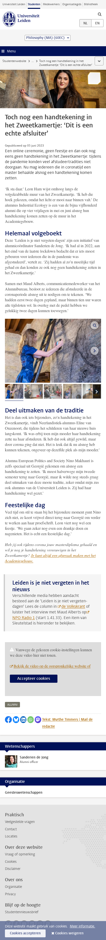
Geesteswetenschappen (23, 792)
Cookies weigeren (69, 933)
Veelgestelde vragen (20, 821)
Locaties (11, 836)
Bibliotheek (91, 4)
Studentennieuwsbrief (21, 912)
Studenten (34, 4)
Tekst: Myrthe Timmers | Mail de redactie (67, 723)
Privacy (10, 894)
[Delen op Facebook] (8, 719)
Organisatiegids (71, 4)
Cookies (11, 861)
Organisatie (13, 886)
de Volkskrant (73, 606)
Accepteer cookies (33, 678)
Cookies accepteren (25, 933)
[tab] (14, 391)
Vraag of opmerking (20, 854)
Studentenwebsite (14, 61)
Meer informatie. (82, 926)
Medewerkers (51, 4)
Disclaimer (12, 868)
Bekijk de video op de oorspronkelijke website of (52, 665)
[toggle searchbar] (100, 14)
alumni (12, 705)
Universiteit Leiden (13, 4)
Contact (11, 829)
